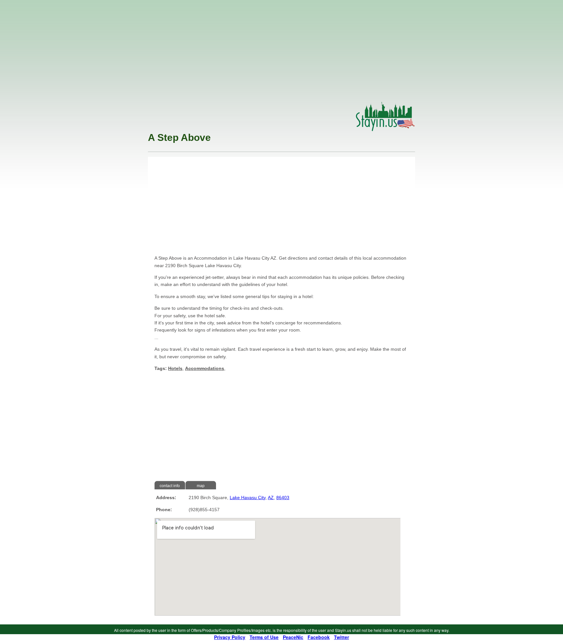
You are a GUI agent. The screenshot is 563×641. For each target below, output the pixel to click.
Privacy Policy (229, 637)
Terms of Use (264, 637)
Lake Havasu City (248, 497)
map (201, 486)
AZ (271, 497)
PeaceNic (293, 637)
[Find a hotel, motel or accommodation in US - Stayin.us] (385, 129)
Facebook (319, 637)
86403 (282, 497)
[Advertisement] (281, 52)
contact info (170, 486)
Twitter (341, 637)
